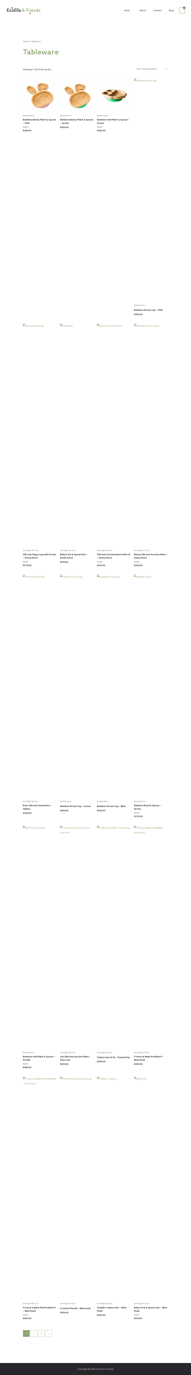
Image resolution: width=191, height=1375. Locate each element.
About (142, 10)
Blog (171, 10)
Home (26, 41)
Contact (157, 10)
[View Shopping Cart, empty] (182, 10)
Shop (127, 10)
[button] (183, 3)
